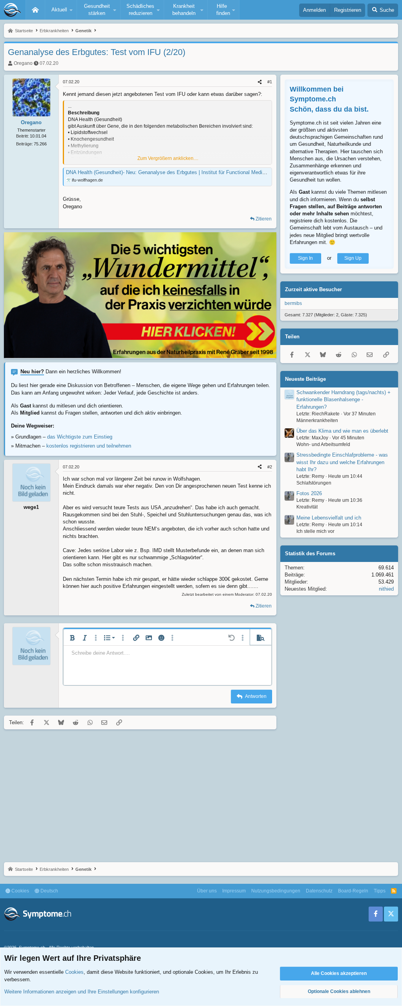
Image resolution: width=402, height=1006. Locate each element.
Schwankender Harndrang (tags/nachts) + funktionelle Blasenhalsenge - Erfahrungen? (343, 399)
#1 (269, 81)
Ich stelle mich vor (315, 531)
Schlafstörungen (313, 483)
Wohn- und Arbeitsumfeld (323, 444)
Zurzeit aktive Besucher (313, 289)
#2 (269, 466)
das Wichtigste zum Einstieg (79, 437)
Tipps (380, 891)
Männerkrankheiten (317, 420)
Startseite (35, 10)
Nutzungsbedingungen (275, 891)
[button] (61, 10)
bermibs (293, 303)
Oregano (23, 63)
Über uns (207, 891)
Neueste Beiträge (305, 379)
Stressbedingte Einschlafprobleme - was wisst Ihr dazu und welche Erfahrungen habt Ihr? (342, 462)
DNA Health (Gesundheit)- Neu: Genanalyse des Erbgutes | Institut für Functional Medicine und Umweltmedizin (192, 172)
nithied (386, 589)
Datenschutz (319, 891)
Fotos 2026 (309, 493)
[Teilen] (260, 82)
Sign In (305, 258)
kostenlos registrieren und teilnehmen (88, 446)
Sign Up (353, 258)
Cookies (19, 891)
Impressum (234, 891)
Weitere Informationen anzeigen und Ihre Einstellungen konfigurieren (81, 992)
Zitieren (264, 219)
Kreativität (307, 507)
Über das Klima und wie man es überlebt (342, 431)
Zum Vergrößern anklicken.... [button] (167, 158)
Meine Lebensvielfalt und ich (328, 518)
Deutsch (48, 891)
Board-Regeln (353, 891)
